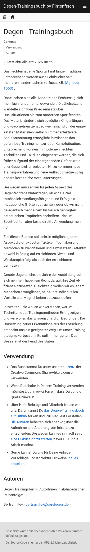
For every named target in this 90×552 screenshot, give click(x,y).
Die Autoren (20, 422)
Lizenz (70, 367)
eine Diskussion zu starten (31, 439)
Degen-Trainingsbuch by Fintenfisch (39, 6)
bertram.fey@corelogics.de (47, 504)
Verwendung (14, 47)
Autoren (11, 52)
